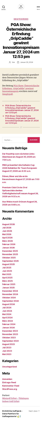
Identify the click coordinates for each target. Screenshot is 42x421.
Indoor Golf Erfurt (10, 401)
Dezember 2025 (10, 251)
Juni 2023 (7, 351)
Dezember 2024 (10, 291)
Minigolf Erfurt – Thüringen (15, 398)
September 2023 (10, 341)
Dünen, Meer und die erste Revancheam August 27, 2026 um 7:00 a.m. (20, 179)
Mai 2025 (6, 274)
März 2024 (7, 321)
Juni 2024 (7, 311)
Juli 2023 (6, 347)
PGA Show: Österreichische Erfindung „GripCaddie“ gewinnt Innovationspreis (20, 88)
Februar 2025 (8, 284)
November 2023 (10, 334)
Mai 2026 (6, 234)
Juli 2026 (6, 227)
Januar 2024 (8, 327)
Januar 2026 (8, 247)
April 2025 (7, 277)
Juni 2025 (7, 271)
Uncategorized (21, 19)
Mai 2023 (6, 354)
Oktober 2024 (9, 297)
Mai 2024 (6, 314)
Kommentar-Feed (10, 386)
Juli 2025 (6, 267)
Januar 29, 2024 (26, 62)
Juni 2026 (7, 231)
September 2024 (10, 301)
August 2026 (8, 224)
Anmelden (7, 379)
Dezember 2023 (10, 331)
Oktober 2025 (9, 257)
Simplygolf (7, 94)
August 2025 (8, 264)
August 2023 (8, 344)
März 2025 (7, 281)
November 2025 (10, 254)
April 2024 (7, 317)
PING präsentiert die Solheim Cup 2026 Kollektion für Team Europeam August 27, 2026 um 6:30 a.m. (19, 168)
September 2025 (10, 261)
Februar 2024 (8, 324)
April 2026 (7, 237)
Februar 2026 (8, 244)
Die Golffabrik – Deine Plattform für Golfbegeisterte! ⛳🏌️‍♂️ (12, 413)
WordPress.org (9, 389)
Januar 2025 (8, 287)
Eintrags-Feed (9, 382)
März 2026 (7, 241)
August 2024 (8, 304)
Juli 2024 (6, 307)
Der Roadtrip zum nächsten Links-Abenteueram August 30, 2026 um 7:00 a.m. (19, 157)
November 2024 (10, 294)
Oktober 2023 (9, 337)
